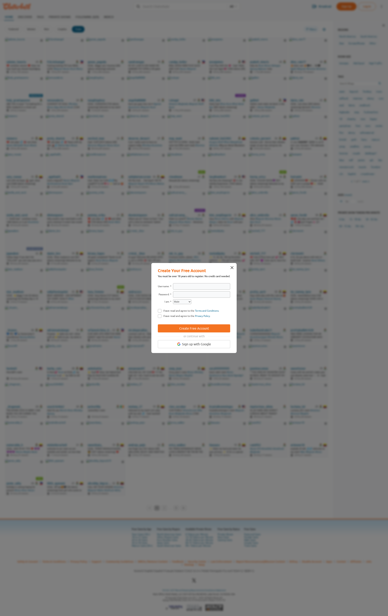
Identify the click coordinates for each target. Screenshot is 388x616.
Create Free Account (194, 328)
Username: (164, 286)
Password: (164, 294)
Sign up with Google (196, 344)
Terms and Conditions (207, 310)
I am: (167, 301)
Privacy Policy (202, 316)
